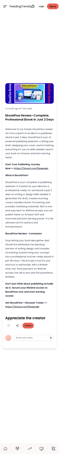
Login (41, 6)
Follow (28, 325)
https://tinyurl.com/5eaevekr (31, 168)
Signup (52, 6)
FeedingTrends (20, 6)
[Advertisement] (29, 46)
